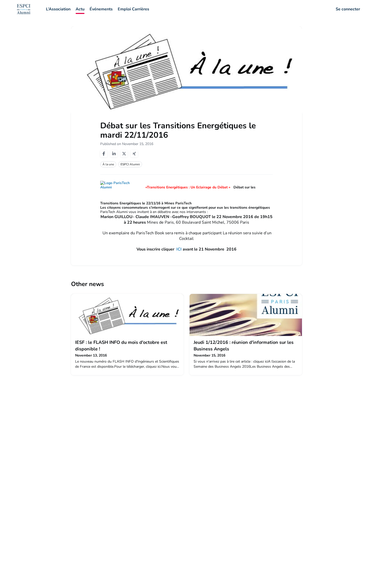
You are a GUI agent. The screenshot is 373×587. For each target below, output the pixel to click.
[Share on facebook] (103, 153)
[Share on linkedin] (113, 153)
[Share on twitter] (124, 153)
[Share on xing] (134, 153)
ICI (179, 249)
